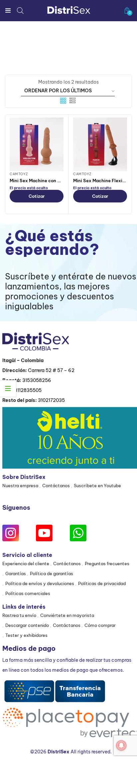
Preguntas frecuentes (107, 563)
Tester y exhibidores (26, 635)
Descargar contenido (27, 625)
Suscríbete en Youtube (97, 485)
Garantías (15, 573)
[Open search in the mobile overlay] (20, 10)
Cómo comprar (100, 625)
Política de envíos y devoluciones (39, 583)
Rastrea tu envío (19, 615)
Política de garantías (51, 573)
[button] (127, 10)
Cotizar (37, 196)
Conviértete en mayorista (67, 615)
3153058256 (36, 380)
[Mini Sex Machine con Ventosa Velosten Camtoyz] (37, 144)
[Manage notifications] (121, 745)
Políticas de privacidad (102, 583)
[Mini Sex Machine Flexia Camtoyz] (100, 144)
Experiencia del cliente (25, 563)
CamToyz (19, 174)
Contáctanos (56, 485)
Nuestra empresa (20, 485)
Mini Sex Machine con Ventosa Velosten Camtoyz (63, 180)
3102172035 (51, 400)
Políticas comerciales (27, 593)
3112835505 (28, 390)
